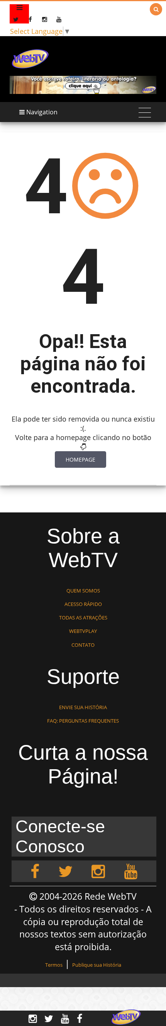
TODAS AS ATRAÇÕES (83, 617)
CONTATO (83, 644)
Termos (54, 964)
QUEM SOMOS (83, 590)
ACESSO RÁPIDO (83, 604)
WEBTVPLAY (83, 631)
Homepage (80, 459)
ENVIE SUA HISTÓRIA (83, 707)
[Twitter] (65, 871)
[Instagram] (98, 871)
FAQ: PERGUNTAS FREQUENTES (83, 720)
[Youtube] (130, 871)
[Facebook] (34, 871)
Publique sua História (96, 964)
